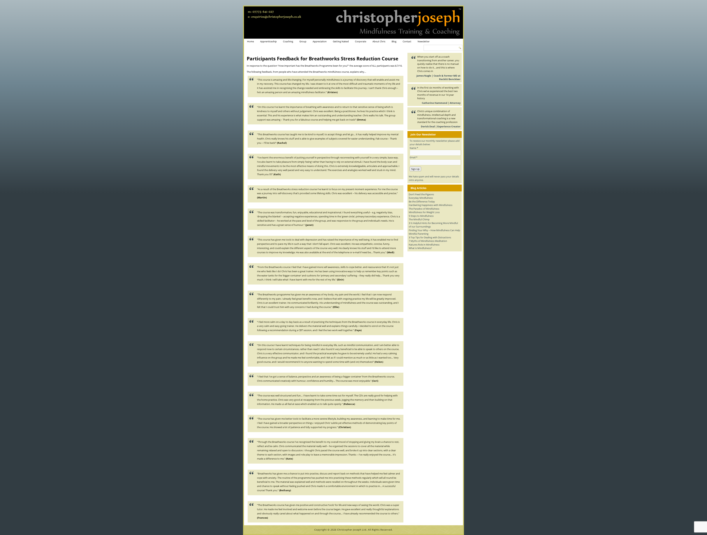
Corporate (360, 41)
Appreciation (320, 41)
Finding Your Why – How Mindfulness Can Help (434, 230)
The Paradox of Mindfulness (424, 208)
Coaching (288, 41)
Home (250, 41)
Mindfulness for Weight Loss (424, 212)
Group (302, 41)
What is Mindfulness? (420, 248)
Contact (407, 41)
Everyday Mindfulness (421, 197)
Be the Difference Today (422, 201)
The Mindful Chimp (419, 219)
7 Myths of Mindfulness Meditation (428, 241)
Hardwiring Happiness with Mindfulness (430, 205)
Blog (394, 41)
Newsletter (424, 41)
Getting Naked (341, 41)
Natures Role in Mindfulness (424, 244)
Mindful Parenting (418, 233)
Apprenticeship (268, 41)
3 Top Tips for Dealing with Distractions (430, 237)
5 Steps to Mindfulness (421, 216)
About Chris (378, 41)
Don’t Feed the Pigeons (421, 194)
